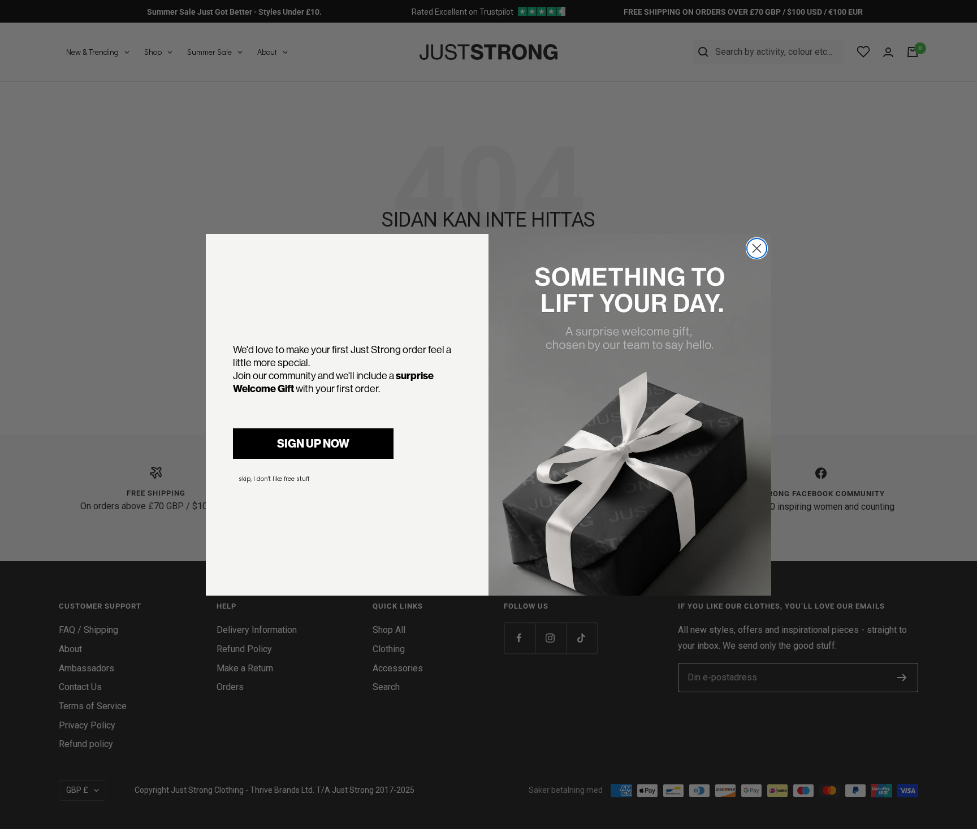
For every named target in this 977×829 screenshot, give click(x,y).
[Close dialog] (757, 248)
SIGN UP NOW (313, 443)
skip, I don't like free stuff (274, 479)
